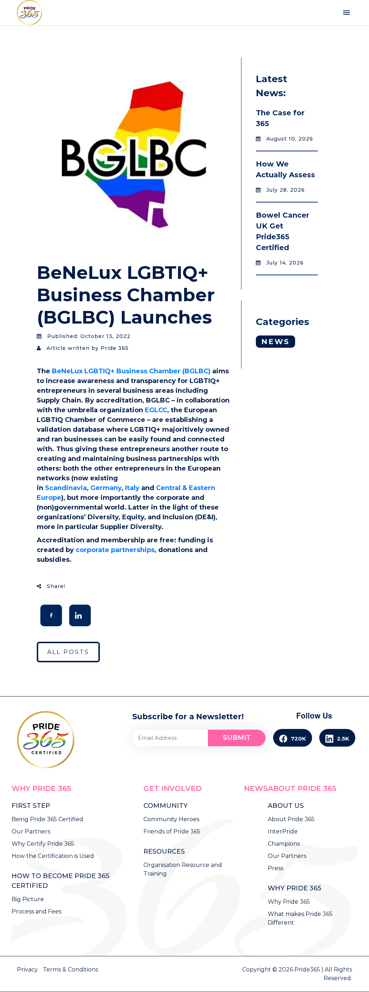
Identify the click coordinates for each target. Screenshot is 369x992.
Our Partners (31, 831)
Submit (237, 738)
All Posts (68, 652)
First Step (31, 806)
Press (275, 868)
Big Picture (28, 899)
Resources (164, 851)
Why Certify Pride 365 (43, 843)
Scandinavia (66, 488)
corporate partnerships (115, 550)
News (275, 341)
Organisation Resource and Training (182, 869)
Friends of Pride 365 (171, 831)
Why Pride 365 (41, 788)
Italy (132, 488)
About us (286, 806)
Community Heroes (171, 819)
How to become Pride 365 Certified (60, 881)
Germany (105, 488)
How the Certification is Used (53, 856)
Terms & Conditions (70, 969)
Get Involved (172, 788)
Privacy (28, 969)
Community (165, 806)
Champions (284, 843)
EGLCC (156, 410)
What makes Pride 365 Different (300, 918)
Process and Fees (36, 911)
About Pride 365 (302, 788)
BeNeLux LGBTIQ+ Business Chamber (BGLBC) (131, 371)
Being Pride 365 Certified (47, 819)
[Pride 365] (31, 12)
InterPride (283, 831)
